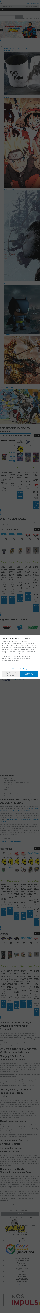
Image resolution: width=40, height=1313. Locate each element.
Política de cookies (16, 669)
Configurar (26, 669)
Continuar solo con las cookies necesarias (11, 674)
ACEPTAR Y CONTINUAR (29, 673)
